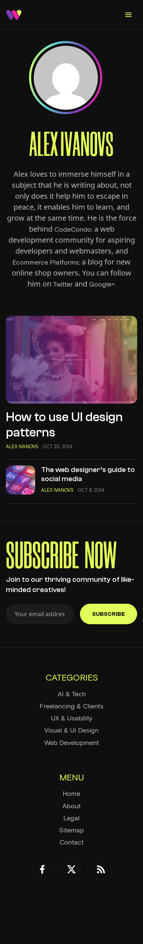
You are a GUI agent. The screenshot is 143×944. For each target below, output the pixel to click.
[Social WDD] (42, 869)
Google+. (102, 284)
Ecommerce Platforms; (46, 262)
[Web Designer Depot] (14, 15)
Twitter (63, 284)
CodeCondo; (73, 229)
